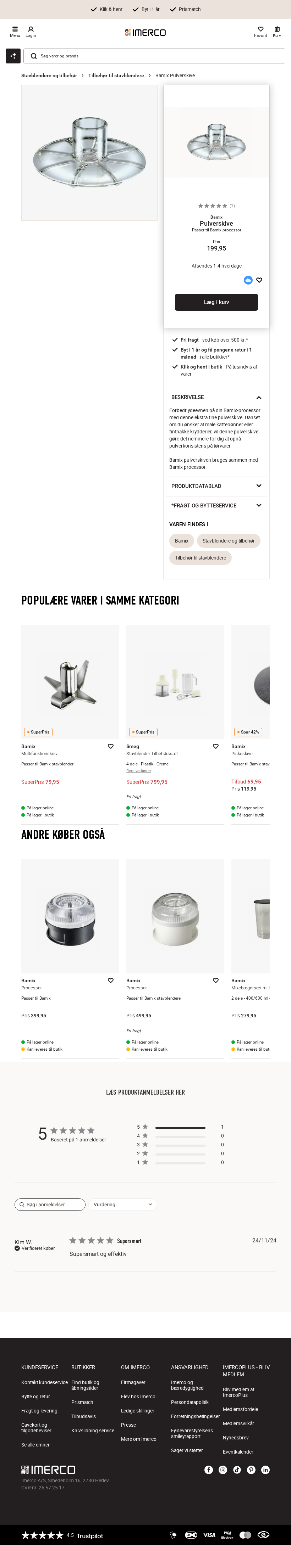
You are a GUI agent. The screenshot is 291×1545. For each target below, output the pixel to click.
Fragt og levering (39, 1411)
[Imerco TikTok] (237, 1470)
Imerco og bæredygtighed (187, 1385)
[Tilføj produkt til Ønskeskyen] (248, 280)
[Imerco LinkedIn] (265, 1470)
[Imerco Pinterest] (251, 1470)
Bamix (181, 541)
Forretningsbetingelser (195, 1416)
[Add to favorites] (259, 280)
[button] (216, 217)
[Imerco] (145, 32)
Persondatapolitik (190, 1402)
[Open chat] (13, 56)
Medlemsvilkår (238, 1423)
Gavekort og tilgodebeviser (36, 1428)
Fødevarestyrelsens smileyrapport (192, 1433)
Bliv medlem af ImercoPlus (238, 1392)
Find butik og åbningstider (85, 1385)
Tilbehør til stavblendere (116, 75)
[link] (180, 1163)
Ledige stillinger (137, 1411)
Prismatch (82, 1402)
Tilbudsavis (83, 1416)
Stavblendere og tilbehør (49, 75)
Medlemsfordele (240, 1409)
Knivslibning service (92, 1430)
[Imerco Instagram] (223, 1470)
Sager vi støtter (187, 1450)
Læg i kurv (216, 302)
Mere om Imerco (139, 1439)
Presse (128, 1425)
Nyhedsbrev (236, 1437)
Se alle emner (35, 1445)
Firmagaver (133, 1382)
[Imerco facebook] (208, 1470)
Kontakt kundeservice (44, 1382)
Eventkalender (238, 1452)
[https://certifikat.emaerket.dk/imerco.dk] (263, 1535)
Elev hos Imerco (138, 1396)
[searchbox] (50, 1204)
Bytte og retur (35, 1396)
